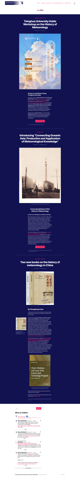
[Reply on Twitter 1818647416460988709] (18, 449)
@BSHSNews (20, 443)
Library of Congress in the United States (36, 335)
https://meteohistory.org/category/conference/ (27, 463)
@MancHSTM (30, 453)
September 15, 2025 (43, 144)
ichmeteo (37, 30)
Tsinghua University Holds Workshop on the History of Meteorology (40, 24)
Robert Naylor (20, 442)
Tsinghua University (43, 98)
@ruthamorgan (27, 444)
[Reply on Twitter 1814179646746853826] (18, 465)
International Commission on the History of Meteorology (28, 474)
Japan (39, 124)
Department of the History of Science (37, 100)
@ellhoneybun (20, 444)
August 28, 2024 (43, 268)
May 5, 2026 (44, 30)
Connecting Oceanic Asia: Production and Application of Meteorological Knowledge (39, 233)
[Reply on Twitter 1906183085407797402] (18, 429)
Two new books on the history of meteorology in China (40, 264)
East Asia (34, 250)
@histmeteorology (29, 420)
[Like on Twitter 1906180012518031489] (22, 438)
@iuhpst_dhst (34, 443)
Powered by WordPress (43, 474)
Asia (29, 250)
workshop (42, 124)
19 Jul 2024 (34, 452)
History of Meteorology (22, 420)
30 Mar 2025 (34, 420)
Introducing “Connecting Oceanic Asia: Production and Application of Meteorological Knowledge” (40, 138)
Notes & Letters (40, 132)
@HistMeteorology (27, 443)
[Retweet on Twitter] (17, 440)
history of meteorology (34, 124)
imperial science (45, 250)
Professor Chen (37, 396)
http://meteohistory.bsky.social (28, 435)
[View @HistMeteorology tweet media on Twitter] (21, 427)
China (30, 124)
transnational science (34, 251)
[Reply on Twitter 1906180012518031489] (18, 438)
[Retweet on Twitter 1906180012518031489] (20, 438)
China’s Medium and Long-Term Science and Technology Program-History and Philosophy (39, 339)
